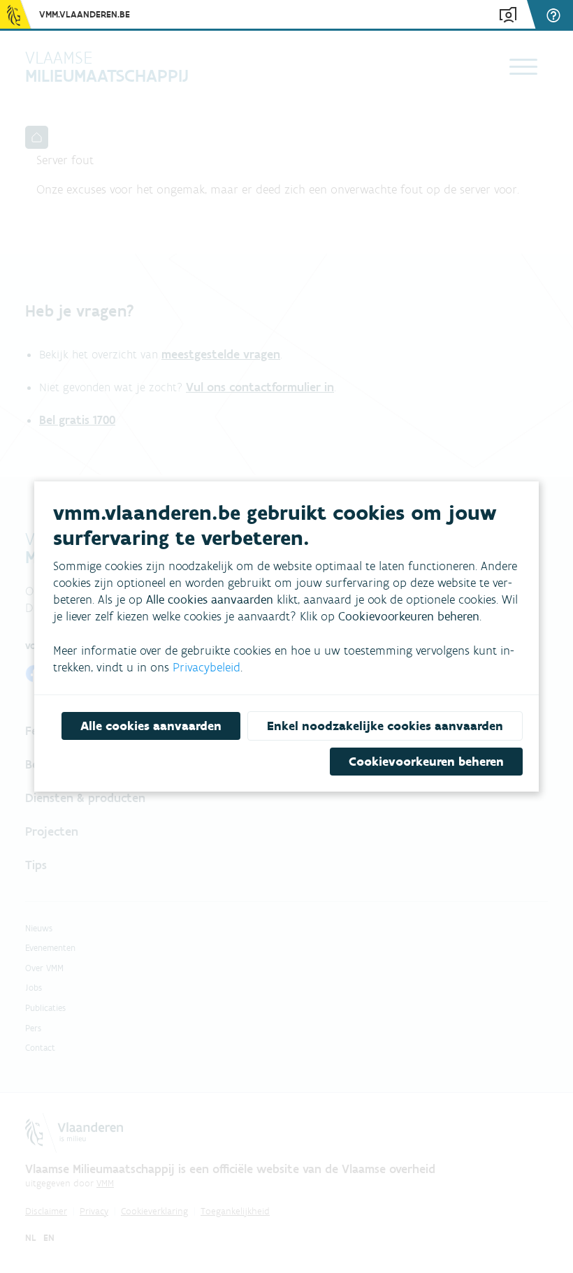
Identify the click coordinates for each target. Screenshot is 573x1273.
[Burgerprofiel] (508, 15)
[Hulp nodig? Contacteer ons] (555, 15)
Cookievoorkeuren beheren (426, 761)
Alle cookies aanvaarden (151, 726)
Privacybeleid (206, 667)
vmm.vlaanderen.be (84, 14)
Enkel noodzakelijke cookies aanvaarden (385, 726)
